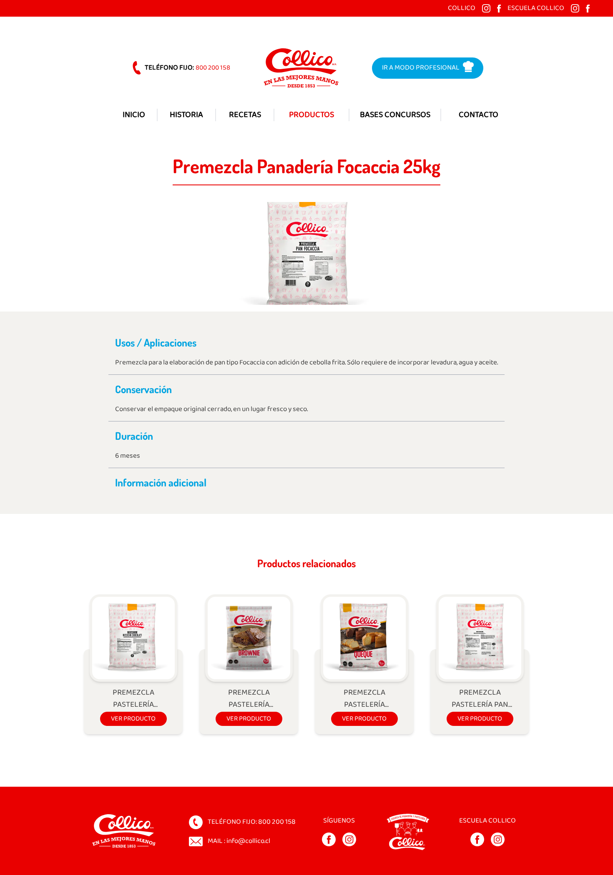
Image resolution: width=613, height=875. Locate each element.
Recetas (245, 115)
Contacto (478, 115)
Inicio (134, 115)
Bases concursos (395, 115)
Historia (186, 115)
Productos (311, 115)
